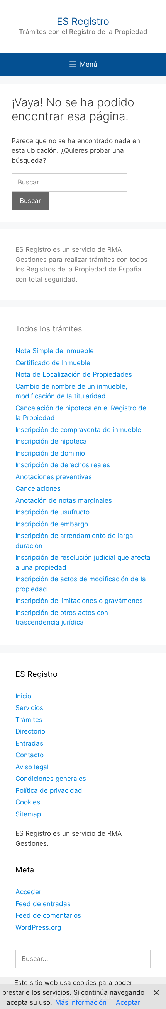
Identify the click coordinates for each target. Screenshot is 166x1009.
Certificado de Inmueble (52, 363)
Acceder (28, 892)
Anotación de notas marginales (63, 500)
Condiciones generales (50, 778)
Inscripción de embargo (51, 524)
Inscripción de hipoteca (51, 441)
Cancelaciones (38, 488)
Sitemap (28, 814)
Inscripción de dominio (50, 453)
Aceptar (128, 1002)
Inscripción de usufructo (52, 512)
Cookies (27, 802)
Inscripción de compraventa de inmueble (78, 430)
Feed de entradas (43, 904)
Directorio (30, 731)
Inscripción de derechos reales (62, 465)
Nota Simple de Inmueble (54, 351)
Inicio (23, 696)
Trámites (28, 720)
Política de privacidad (48, 790)
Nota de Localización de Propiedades (73, 374)
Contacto (29, 755)
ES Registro (83, 21)
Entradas (29, 743)
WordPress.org (38, 927)
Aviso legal (32, 767)
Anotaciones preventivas (53, 477)
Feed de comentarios (48, 915)
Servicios (29, 708)
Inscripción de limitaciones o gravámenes (79, 600)
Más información (81, 1002)
